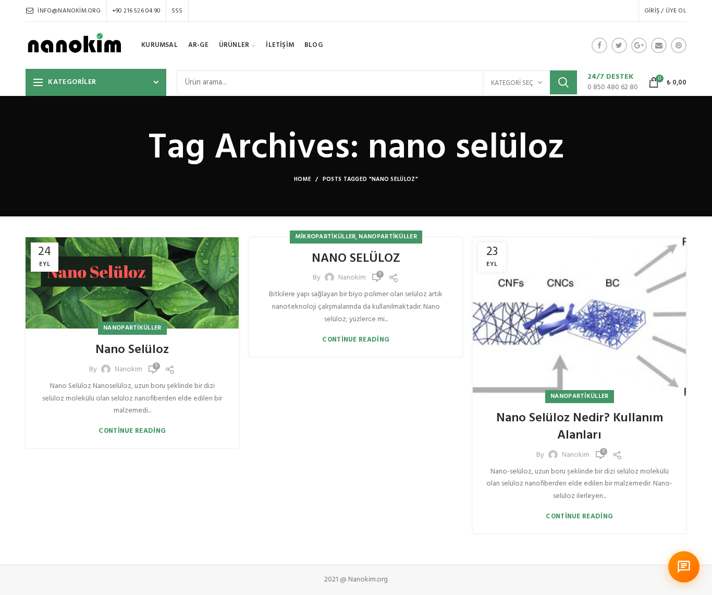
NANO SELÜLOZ (356, 259)
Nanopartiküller (132, 328)
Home (302, 179)
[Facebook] (599, 45)
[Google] (639, 45)
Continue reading (132, 431)
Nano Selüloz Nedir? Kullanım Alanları (579, 427)
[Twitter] (619, 45)
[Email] (659, 45)
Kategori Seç (512, 83)
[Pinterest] (678, 45)
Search (563, 82)
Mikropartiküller (325, 237)
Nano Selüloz (132, 350)
